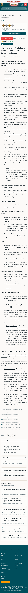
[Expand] (3, 443)
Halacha (2, 556)
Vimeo (16, 568)
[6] (1, 422)
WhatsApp (11, 41)
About (2, 558)
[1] (1, 409)
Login (2, 559)
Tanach (16, 556)
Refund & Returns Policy (5, 574)
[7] (1, 424)
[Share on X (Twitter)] (11, 435)
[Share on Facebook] (14, 435)
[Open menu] (5, 4)
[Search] (25, 8)
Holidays (16, 561)
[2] (1, 412)
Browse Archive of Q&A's (5, 569)
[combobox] (14, 8)
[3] (1, 414)
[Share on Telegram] (8, 435)
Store (2, 571)
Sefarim (16, 559)
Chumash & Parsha (18, 555)
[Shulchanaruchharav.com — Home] (2, 4)
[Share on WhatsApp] (6, 435)
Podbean (16, 565)
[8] (1, 427)
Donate (19, 1)
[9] (8, 357)
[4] (1, 417)
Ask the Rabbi (3, 568)
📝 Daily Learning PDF (7, 44)
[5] (1, 419)
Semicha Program (4, 565)
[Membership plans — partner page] (14, 4)
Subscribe (3, 561)
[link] (14, 16)
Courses (2, 566)
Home (2, 14)
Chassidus (17, 558)
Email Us (3, 578)
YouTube (16, 566)
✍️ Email (4, 41)
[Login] (22, 4)
